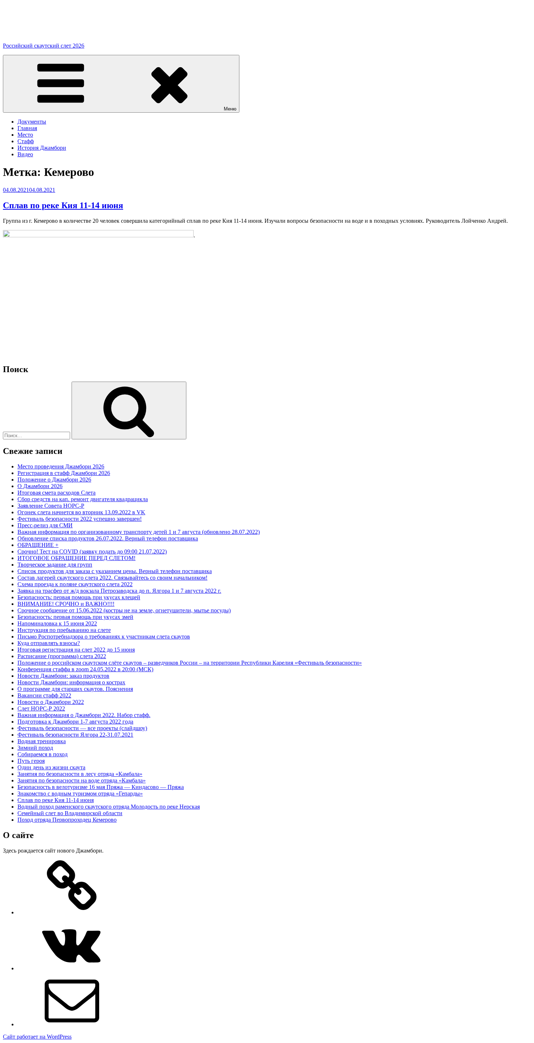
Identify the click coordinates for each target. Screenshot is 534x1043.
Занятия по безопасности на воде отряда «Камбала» (81, 780)
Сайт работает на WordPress (37, 1037)
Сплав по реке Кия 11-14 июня (63, 205)
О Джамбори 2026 (39, 486)
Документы (31, 121)
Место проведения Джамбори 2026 (60, 466)
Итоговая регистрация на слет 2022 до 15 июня (76, 650)
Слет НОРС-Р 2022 (41, 708)
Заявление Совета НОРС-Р (50, 506)
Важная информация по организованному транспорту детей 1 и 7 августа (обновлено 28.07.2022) (138, 532)
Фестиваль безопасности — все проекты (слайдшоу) (82, 728)
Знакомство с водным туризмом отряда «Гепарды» (80, 793)
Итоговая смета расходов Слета (56, 493)
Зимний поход (35, 748)
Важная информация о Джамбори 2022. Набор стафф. (83, 715)
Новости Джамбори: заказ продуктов (63, 676)
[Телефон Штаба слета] (71, 912)
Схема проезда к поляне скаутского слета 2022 (75, 584)
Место (25, 135)
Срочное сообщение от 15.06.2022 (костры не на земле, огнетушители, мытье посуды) (124, 610)
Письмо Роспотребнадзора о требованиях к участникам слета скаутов (103, 636)
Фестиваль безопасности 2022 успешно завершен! (79, 519)
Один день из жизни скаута (51, 767)
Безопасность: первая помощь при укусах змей (75, 617)
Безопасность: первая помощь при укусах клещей (78, 597)
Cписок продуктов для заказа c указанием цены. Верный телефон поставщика (114, 571)
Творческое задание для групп (54, 564)
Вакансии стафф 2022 (44, 695)
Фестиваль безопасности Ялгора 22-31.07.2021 (75, 735)
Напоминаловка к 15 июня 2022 (57, 623)
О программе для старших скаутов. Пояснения (75, 689)
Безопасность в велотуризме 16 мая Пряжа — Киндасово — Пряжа (100, 787)
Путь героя (31, 761)
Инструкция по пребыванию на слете (64, 630)
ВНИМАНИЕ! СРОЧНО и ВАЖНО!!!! (65, 604)
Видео (25, 154)
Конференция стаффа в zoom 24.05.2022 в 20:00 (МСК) (85, 669)
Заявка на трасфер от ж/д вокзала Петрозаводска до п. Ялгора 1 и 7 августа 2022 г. (119, 591)
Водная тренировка (41, 741)
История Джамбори (41, 148)
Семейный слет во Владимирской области (69, 813)
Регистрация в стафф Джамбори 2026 (63, 473)
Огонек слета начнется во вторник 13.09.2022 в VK (81, 512)
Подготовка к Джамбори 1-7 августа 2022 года (75, 721)
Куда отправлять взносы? (48, 643)
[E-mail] (71, 1024)
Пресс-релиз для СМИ (45, 525)
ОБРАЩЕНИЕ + (37, 545)
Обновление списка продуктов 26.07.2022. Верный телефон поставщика (107, 538)
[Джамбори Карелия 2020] (71, 968)
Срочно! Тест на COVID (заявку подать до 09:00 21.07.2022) (92, 551)
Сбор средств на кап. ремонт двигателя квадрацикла (82, 499)
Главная (27, 128)
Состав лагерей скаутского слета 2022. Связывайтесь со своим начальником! (112, 578)
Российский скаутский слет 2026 (43, 46)
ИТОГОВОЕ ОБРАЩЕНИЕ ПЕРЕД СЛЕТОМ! (76, 558)
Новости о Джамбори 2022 (50, 702)
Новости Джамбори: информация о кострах (71, 682)
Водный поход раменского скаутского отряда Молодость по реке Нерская (108, 807)
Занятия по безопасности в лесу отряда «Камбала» (79, 774)
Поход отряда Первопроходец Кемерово (67, 820)
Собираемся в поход (42, 754)
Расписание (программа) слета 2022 (61, 656)
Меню (230, 109)
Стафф (25, 141)
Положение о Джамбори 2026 (54, 479)
